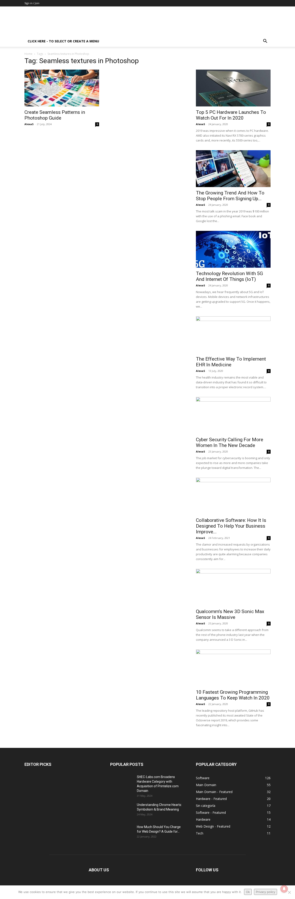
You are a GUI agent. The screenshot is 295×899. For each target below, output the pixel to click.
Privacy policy (265, 892)
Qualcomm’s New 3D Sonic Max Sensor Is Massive (230, 614)
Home (28, 54)
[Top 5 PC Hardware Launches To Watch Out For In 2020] (233, 88)
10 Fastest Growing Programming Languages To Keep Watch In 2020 (233, 695)
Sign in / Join (31, 3)
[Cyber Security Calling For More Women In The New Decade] (233, 415)
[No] (289, 892)
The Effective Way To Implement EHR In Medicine (231, 361)
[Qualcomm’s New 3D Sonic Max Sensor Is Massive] (233, 587)
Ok (248, 892)
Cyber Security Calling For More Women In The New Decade (229, 442)
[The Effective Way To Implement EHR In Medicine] (233, 334)
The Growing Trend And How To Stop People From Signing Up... (230, 195)
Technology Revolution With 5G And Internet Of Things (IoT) (229, 276)
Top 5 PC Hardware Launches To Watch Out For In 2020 (231, 115)
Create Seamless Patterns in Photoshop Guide (54, 115)
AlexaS (29, 124)
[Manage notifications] (284, 889)
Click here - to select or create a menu (63, 41)
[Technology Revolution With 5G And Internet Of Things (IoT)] (233, 249)
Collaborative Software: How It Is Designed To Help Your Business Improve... (231, 526)
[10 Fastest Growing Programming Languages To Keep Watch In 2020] (233, 667)
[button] (265, 41)
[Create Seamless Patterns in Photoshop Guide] (61, 88)
